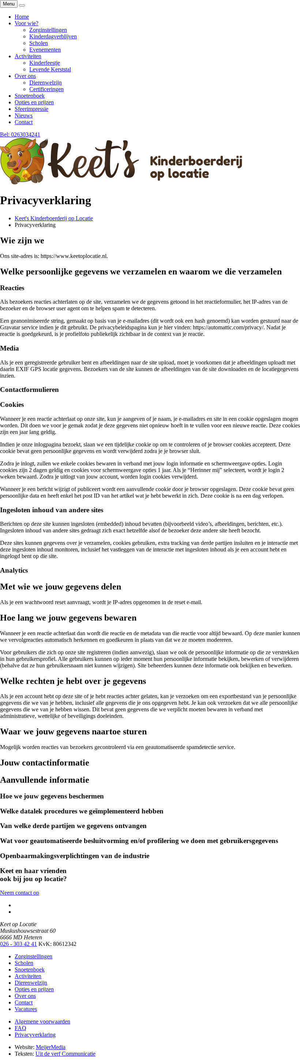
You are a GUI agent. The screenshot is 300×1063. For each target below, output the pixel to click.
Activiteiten (28, 976)
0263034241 (20, 134)
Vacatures (26, 1009)
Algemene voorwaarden (42, 1021)
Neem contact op (19, 893)
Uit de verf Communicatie (65, 1054)
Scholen (24, 963)
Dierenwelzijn (31, 983)
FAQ (20, 1028)
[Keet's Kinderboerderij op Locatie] (121, 182)
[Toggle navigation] (22, 5)
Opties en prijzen (34, 989)
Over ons (25, 996)
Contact (24, 1002)
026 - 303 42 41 (18, 944)
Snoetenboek (30, 969)
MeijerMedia (50, 1047)
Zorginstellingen (33, 956)
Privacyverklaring (35, 1035)
